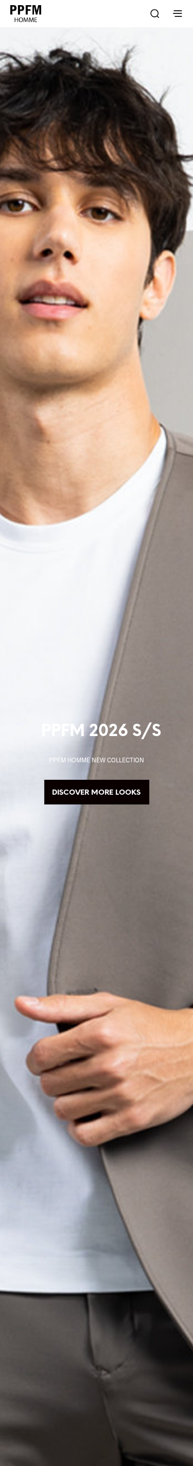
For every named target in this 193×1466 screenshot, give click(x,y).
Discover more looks (96, 793)
